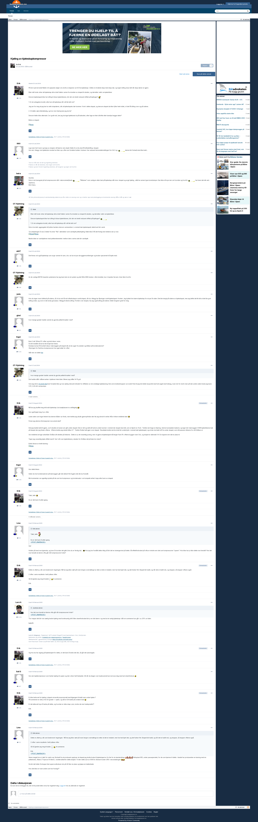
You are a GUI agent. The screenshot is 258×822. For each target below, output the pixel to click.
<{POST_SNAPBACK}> (38, 542)
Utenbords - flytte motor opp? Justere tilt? (230, 104)
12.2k (19, 351)
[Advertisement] (231, 51)
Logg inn (219, 4)
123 (19, 538)
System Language (106, 812)
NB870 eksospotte (223, 125)
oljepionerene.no (56, 637)
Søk (19, 11)
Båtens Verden (236, 157)
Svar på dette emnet (204, 74)
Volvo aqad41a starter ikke (225, 113)
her (42, 352)
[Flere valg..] (212, 83)
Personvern (119, 812)
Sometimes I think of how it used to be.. (41, 137)
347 (19, 686)
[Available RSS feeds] (248, 807)
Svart (34, 143)
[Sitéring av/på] (30, 130)
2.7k (19, 158)
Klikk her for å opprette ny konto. (238, 4)
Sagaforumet (66, 637)
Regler (156, 812)
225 (19, 188)
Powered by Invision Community (129, 820)
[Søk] (248, 11)
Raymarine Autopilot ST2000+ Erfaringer (230, 109)
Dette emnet (239, 11)
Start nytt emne (184, 74)
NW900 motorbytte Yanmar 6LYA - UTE (229, 100)
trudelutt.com (46, 637)
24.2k (20, 617)
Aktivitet (25, 11)
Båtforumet (28, 66)
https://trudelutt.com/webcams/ (62, 639)
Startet (35, 83)
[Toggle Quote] (31, 209)
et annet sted (43, 384)
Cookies (149, 812)
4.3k (19, 98)
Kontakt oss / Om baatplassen (134, 812)
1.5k (19, 309)
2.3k (19, 266)
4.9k (19, 218)
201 (19, 330)
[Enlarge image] (99, 97)
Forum (12, 11)
